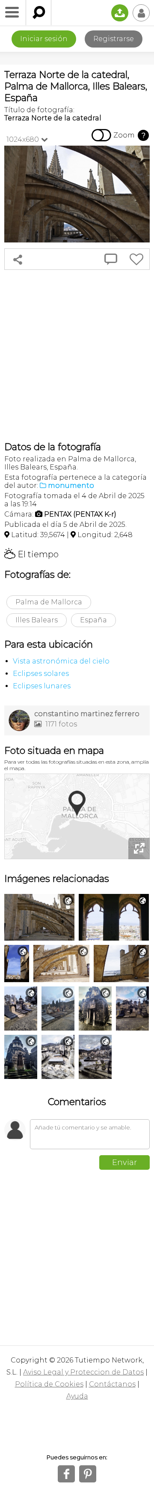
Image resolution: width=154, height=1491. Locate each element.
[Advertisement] (77, 355)
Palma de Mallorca (48, 602)
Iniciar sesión (44, 39)
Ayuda (77, 1396)
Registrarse (113, 39)
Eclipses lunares (42, 686)
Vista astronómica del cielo (61, 661)
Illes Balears (36, 620)
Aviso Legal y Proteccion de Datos (83, 1372)
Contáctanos (112, 1384)
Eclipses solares (41, 673)
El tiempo (31, 554)
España (93, 620)
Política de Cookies (49, 1384)
